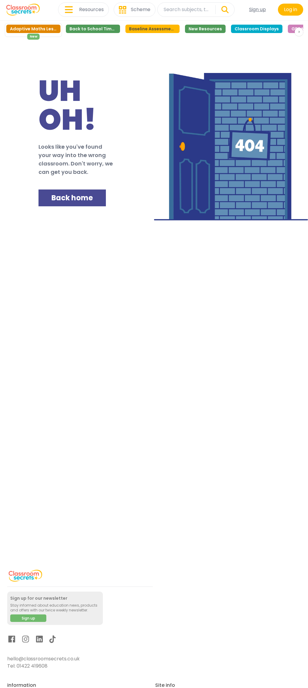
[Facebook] (11, 640)
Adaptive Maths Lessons (35, 29)
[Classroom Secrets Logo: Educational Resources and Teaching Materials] (23, 10)
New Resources (205, 29)
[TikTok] (52, 640)
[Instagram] (25, 640)
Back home (72, 198)
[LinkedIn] (39, 640)
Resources (91, 9)
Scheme (140, 9)
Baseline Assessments (153, 29)
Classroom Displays (257, 29)
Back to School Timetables (94, 29)
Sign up (257, 9)
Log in (290, 9)
